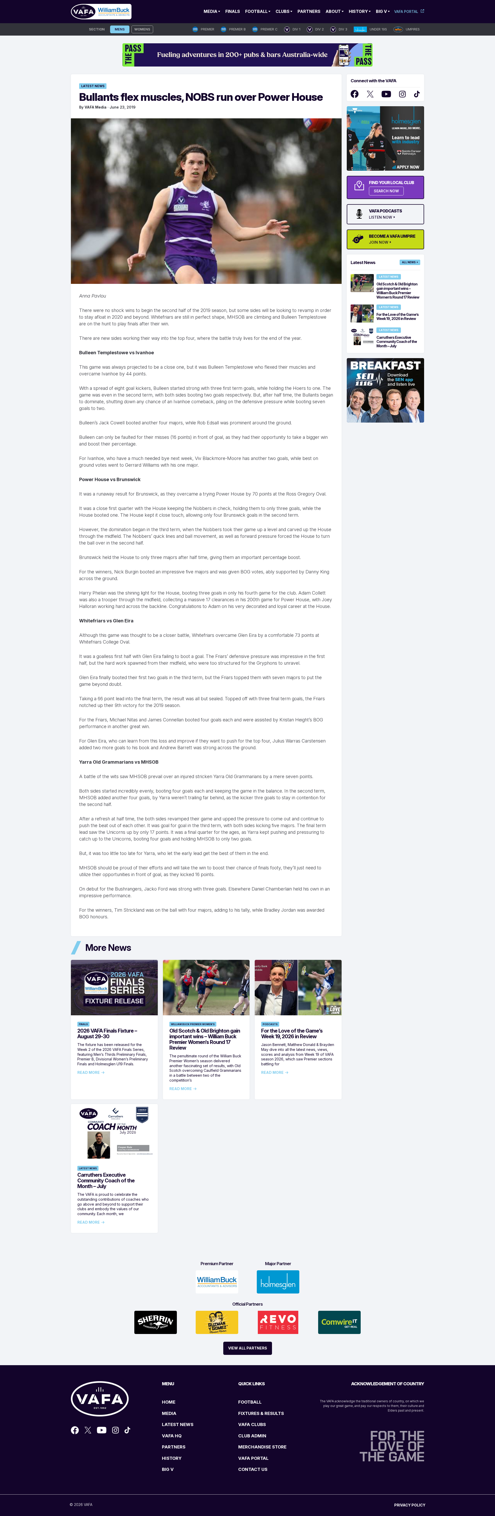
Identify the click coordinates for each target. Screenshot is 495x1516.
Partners (309, 11)
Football (256, 11)
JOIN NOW (378, 242)
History (358, 11)
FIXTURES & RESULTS (261, 1413)
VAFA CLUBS (252, 1424)
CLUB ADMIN (252, 1435)
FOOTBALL (250, 1402)
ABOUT (333, 11)
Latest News (92, 86)
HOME (168, 1402)
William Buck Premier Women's (193, 1024)
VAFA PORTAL (253, 1458)
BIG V (168, 1469)
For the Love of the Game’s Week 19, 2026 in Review (292, 1034)
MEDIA (169, 1413)
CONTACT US (252, 1469)
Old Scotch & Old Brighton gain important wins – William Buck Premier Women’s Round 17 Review (204, 1039)
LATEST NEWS (177, 1424)
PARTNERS (173, 1446)
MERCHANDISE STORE (262, 1446)
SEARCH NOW (386, 191)
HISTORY (172, 1458)
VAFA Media (95, 107)
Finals (232, 11)
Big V (381, 11)
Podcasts (270, 1024)
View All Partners (247, 1348)
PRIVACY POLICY (409, 1505)
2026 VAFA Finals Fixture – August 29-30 (107, 1034)
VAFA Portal (406, 11)
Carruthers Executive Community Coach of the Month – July (106, 1180)
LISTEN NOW (380, 217)
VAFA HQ (172, 1435)
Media (210, 11)
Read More (88, 1072)
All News (409, 262)
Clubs (283, 11)
